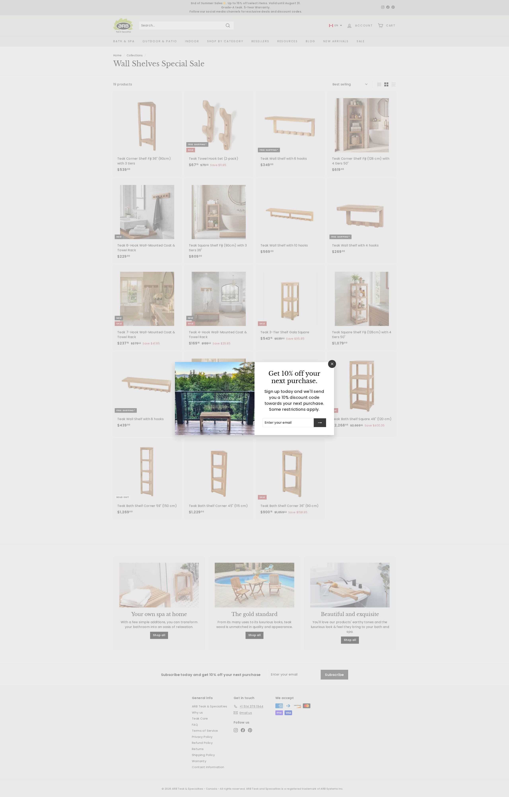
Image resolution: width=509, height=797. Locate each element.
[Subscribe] (320, 422)
